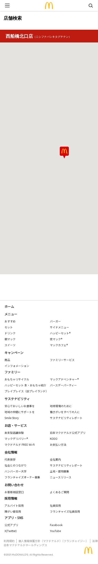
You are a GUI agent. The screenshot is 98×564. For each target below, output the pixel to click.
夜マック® (56, 339)
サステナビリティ (17, 398)
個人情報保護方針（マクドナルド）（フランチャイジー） (53, 541)
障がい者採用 (13, 511)
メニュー (11, 314)
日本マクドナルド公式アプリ (67, 433)
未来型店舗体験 (14, 433)
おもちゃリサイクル (17, 379)
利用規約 (9, 541)
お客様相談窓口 (14, 492)
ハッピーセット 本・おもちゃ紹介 (25, 385)
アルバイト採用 (14, 505)
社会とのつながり (15, 465)
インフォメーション (17, 366)
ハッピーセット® (60, 333)
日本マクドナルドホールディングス (25, 545)
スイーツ (10, 345)
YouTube (55, 531)
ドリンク (10, 333)
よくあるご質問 (59, 492)
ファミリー (13, 372)
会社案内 (55, 459)
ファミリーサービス (62, 360)
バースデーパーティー (63, 385)
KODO (53, 438)
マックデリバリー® (16, 438)
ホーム (9, 306)
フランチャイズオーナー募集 (22, 477)
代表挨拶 (10, 459)
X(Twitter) (11, 531)
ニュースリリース (60, 477)
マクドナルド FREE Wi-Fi (20, 444)
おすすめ (10, 321)
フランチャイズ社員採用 (65, 511)
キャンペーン (14, 352)
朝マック (10, 339)
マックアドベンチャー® (64, 379)
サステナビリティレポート (66, 418)
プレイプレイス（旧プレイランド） (26, 391)
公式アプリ (11, 525)
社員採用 (55, 505)
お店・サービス (16, 425)
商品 (7, 360)
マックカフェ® (59, 345)
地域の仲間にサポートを (20, 412)
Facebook (56, 525)
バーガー (55, 321)
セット (9, 327)
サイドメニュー (59, 327)
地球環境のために (61, 406)
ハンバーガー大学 (15, 471)
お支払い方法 (58, 444)
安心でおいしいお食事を (20, 406)
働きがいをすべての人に (65, 412)
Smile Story (12, 418)
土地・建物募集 (59, 471)
